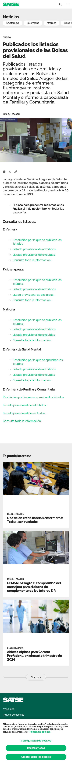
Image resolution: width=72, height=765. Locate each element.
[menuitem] (9, 709)
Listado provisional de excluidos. (34, 254)
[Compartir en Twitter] (9, 171)
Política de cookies (40, 731)
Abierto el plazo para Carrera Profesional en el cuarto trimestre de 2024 (34, 655)
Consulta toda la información (32, 260)
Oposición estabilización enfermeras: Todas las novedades (35, 520)
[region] (36, 742)
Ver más (36, 677)
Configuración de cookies (36, 740)
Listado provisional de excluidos (34, 334)
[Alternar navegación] (67, 4)
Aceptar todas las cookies (36, 756)
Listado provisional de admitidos (34, 249)
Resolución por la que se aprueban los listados (33, 397)
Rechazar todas (36, 748)
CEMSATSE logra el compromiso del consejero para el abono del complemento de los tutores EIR (33, 586)
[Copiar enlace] (15, 171)
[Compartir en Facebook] (4, 171)
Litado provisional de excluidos (33, 294)
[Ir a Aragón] (11, 4)
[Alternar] (60, 4)
